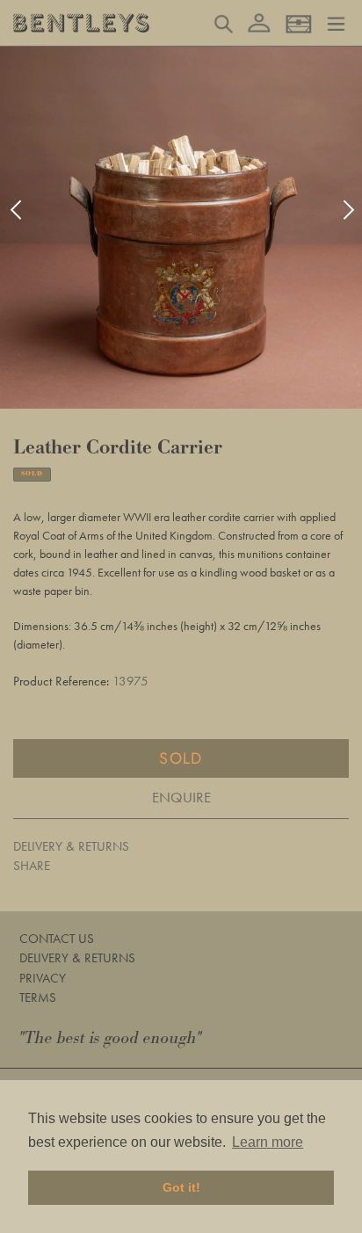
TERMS (37, 997)
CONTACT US (56, 938)
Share (31, 865)
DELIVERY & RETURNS (71, 846)
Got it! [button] (181, 1187)
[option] (181, 228)
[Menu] (336, 22)
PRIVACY (42, 978)
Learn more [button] (267, 1142)
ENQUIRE (181, 797)
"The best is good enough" (110, 1038)
